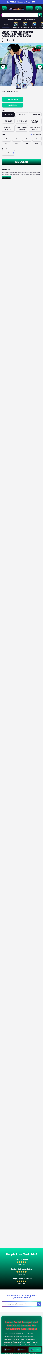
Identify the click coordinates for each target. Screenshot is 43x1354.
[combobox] (20, 15)
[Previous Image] (3, 66)
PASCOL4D (21, 161)
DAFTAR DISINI (12, 99)
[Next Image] (39, 66)
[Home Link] (16, 9)
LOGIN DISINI (12, 105)
